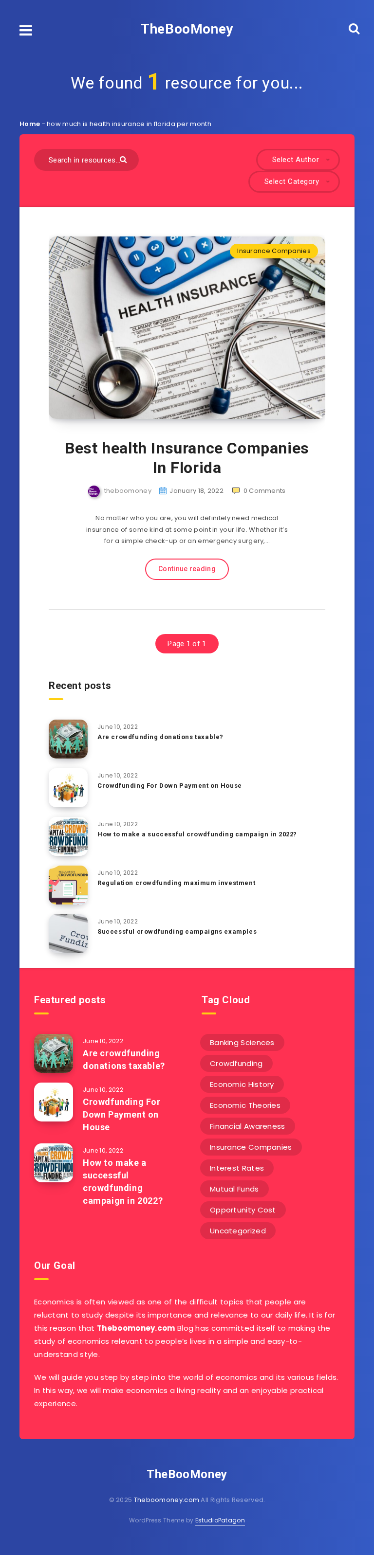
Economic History (242, 1084)
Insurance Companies (274, 250)
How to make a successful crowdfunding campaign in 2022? (197, 834)
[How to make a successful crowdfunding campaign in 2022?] (68, 836)
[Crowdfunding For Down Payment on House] (68, 787)
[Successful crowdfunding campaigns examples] (68, 933)
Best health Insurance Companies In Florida (187, 458)
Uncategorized (238, 1231)
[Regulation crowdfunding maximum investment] (68, 885)
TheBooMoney (187, 29)
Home (29, 123)
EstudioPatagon (220, 1520)
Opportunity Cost (243, 1210)
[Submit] (124, 159)
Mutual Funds (234, 1189)
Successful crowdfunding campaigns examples (177, 931)
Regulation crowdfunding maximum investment (176, 882)
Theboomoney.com (167, 1499)
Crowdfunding (236, 1063)
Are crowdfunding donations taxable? (160, 737)
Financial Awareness (247, 1126)
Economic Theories (245, 1105)
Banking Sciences (242, 1042)
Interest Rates (237, 1168)
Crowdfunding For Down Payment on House (169, 785)
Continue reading (187, 569)
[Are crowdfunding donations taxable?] (68, 739)
